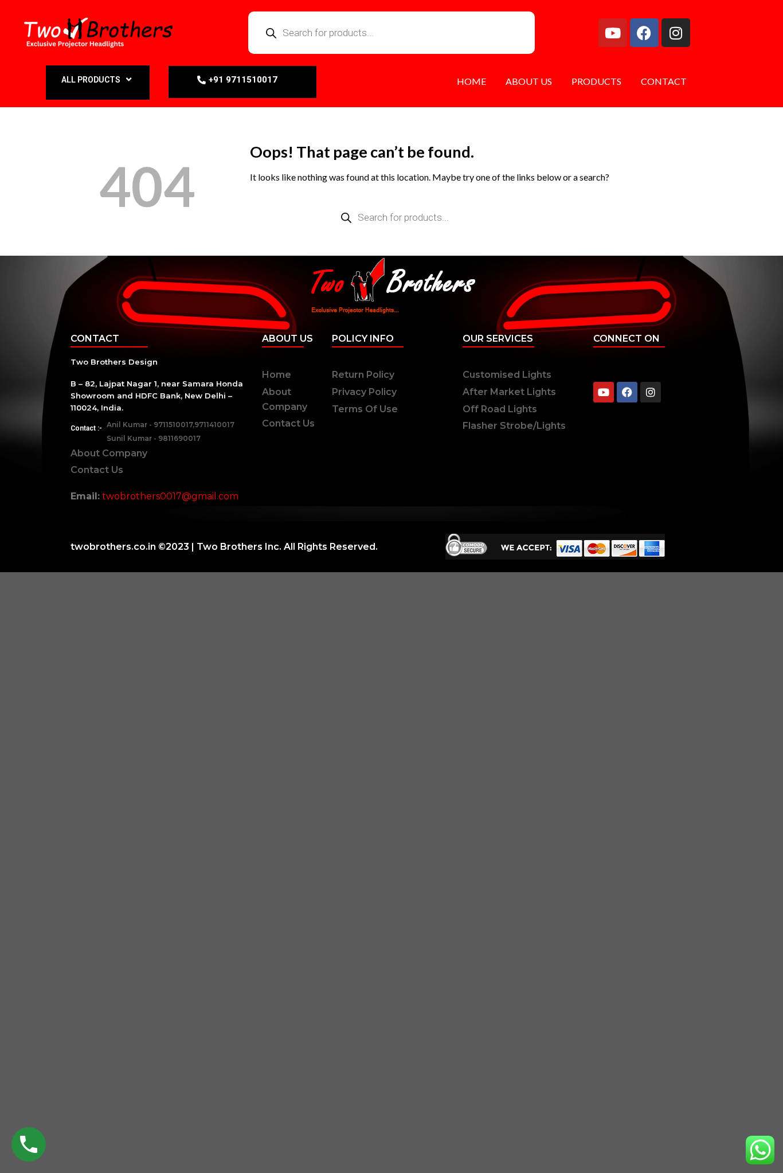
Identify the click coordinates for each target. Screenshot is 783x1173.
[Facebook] (644, 32)
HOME (471, 81)
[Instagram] (675, 32)
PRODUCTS (596, 81)
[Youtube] (612, 32)
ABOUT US (529, 81)
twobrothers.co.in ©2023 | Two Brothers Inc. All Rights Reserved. (224, 546)
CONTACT (664, 81)
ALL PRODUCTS (90, 79)
